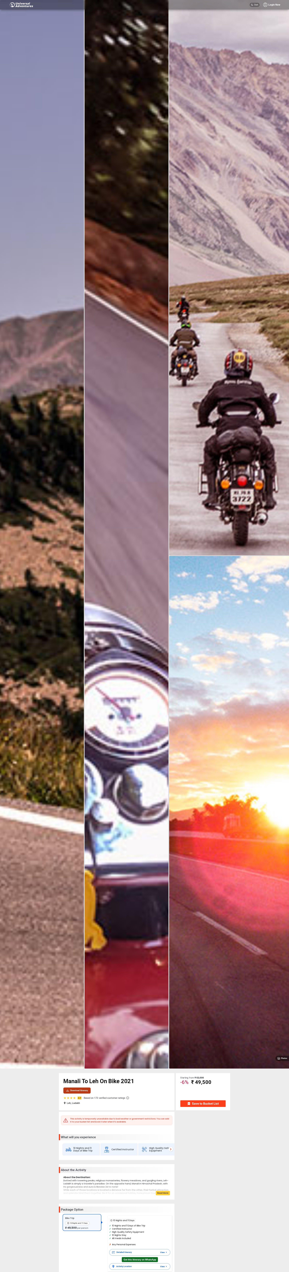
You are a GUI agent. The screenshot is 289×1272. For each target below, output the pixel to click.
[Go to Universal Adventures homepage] (21, 5)
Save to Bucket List (205, 1103)
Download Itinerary (79, 1090)
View (162, 1252)
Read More (162, 1193)
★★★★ (72, 1098)
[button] (127, 1097)
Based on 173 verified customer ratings (104, 1098)
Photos (284, 1058)
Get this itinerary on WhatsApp (140, 1259)
